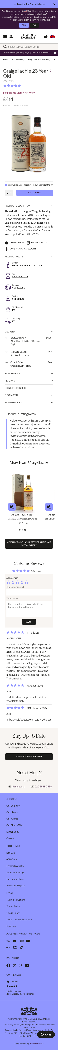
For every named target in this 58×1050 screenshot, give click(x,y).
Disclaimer (11, 395)
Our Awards (12, 818)
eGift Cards (11, 859)
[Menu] (5, 36)
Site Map (10, 853)
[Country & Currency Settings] (52, 36)
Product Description (17, 205)
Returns (10, 380)
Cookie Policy (12, 913)
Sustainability (12, 831)
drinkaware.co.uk (37, 1044)
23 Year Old (20, 276)
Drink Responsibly (15, 388)
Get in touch (18, 786)
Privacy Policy (13, 906)
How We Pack (13, 373)
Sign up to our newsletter (29, 756)
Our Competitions (15, 879)
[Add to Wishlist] (49, 71)
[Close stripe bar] (55, 53)
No (34, 25)
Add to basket (12, 507)
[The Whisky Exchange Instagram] (20, 965)
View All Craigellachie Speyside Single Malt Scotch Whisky (29, 544)
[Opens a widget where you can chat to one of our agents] (46, 1035)
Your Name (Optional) (15, 587)
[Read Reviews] (20, 85)
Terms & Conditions (15, 899)
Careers (10, 838)
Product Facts (14, 256)
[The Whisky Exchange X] (15, 965)
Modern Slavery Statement (19, 919)
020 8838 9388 (43, 786)
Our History (12, 812)
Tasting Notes (13, 402)
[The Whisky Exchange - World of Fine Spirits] (28, 36)
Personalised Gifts (14, 866)
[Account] (11, 36)
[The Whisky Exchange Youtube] (27, 965)
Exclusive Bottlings (15, 872)
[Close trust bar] (54, 4)
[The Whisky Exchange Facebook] (8, 965)
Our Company (13, 805)
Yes (24, 25)
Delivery (10, 331)
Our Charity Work (15, 825)
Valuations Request (15, 885)
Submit (29, 622)
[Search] (5, 46)
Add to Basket (35, 192)
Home (5, 59)
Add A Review (12, 578)
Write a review (12, 598)
